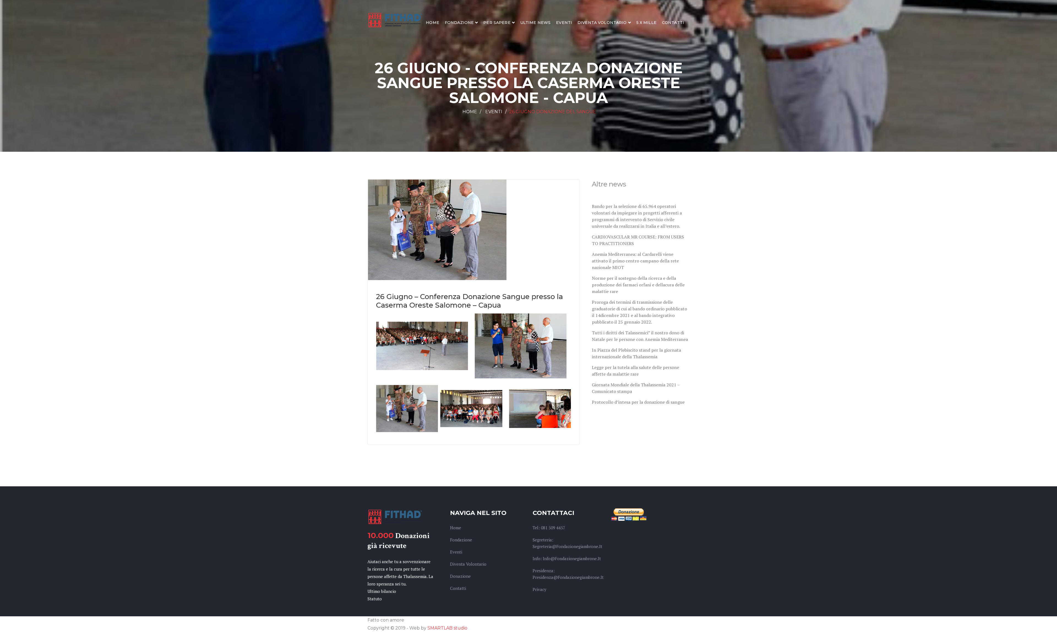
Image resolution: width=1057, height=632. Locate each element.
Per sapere (496, 22)
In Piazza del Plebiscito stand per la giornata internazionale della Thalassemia (636, 353)
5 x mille (646, 22)
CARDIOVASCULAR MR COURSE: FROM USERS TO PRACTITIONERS (638, 240)
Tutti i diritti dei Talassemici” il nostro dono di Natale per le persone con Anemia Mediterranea (640, 336)
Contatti (673, 22)
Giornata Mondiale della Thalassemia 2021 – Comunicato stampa (636, 388)
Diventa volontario (602, 22)
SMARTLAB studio (447, 628)
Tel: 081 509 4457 (549, 527)
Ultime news (535, 22)
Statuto (374, 598)
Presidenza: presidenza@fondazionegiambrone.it (568, 574)
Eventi (564, 22)
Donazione (460, 576)
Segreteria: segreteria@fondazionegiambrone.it (567, 543)
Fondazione (459, 22)
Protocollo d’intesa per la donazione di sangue (638, 402)
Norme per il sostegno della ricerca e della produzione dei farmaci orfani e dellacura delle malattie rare (638, 284)
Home (432, 22)
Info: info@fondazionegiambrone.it (567, 558)
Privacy (539, 589)
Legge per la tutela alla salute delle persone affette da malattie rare (635, 370)
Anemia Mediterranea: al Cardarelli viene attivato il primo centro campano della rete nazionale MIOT (635, 260)
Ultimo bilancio (381, 591)
